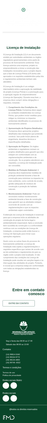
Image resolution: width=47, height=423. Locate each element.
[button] (23, 32)
